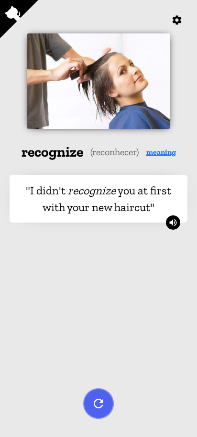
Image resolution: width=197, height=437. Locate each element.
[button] (161, 152)
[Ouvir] (173, 222)
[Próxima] (98, 403)
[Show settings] (177, 20)
